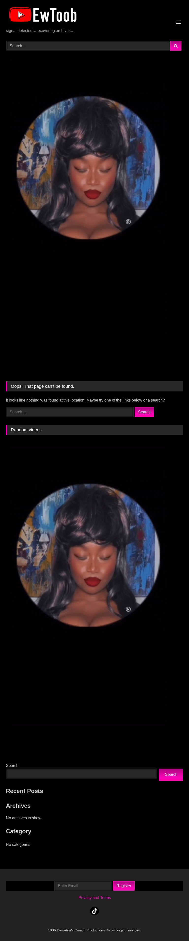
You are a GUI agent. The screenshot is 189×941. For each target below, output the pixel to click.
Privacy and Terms (95, 898)
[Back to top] (173, 926)
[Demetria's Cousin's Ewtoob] (94, 16)
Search (12, 765)
